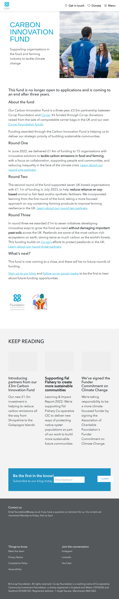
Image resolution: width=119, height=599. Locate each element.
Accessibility (15, 569)
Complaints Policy (17, 563)
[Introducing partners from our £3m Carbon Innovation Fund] (22, 400)
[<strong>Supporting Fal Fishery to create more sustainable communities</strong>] (59, 400)
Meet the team (16, 551)
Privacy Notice (15, 557)
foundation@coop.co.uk (27, 512)
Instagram (67, 551)
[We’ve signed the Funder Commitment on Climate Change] (96, 400)
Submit (105, 478)
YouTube (66, 563)
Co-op (45, 115)
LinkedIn (66, 557)
